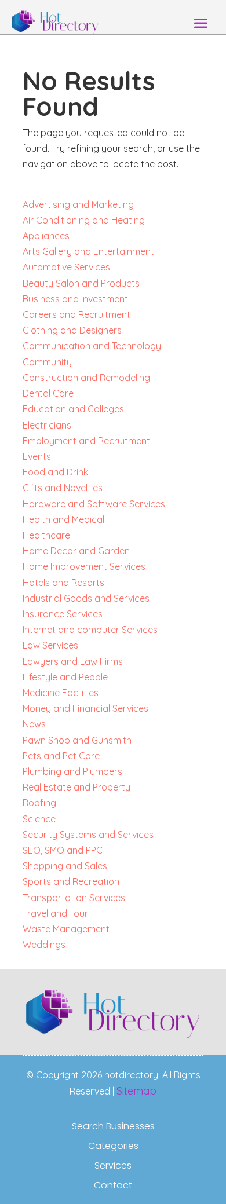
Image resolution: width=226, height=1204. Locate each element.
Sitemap (136, 1090)
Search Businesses (113, 1126)
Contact (113, 1185)
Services (113, 1166)
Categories (113, 1146)
